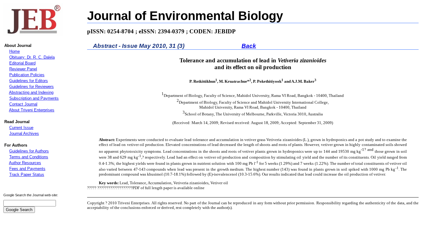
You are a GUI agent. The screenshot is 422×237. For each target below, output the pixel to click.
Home (14, 51)
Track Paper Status (26, 174)
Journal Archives (24, 133)
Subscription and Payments (34, 98)
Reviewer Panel (23, 69)
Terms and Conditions (28, 157)
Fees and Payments (27, 168)
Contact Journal (23, 104)
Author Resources (25, 162)
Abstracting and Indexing (31, 92)
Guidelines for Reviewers (31, 86)
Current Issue (21, 127)
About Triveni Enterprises (31, 110)
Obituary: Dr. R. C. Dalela (32, 57)
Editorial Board (22, 63)
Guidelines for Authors (29, 151)
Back (249, 46)
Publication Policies (26, 75)
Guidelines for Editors (28, 80)
